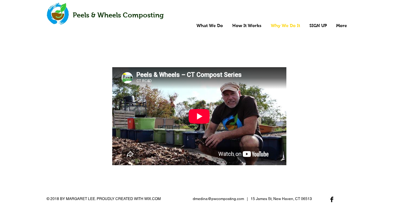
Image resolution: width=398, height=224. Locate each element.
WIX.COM (152, 199)
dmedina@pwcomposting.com (218, 199)
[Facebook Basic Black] (332, 199)
